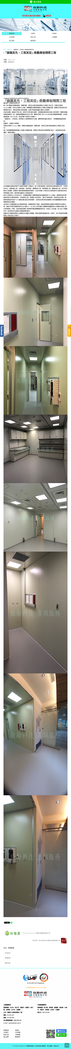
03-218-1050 (10, 1017)
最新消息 (7, 963)
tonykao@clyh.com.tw (15, 1023)
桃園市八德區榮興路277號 (14, 1012)
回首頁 (33, 33)
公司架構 (11, 37)
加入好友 (37, 2)
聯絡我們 (33, 40)
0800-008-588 (17, 1020)
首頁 (5, 49)
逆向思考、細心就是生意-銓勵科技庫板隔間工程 (47, 940)
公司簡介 (54, 33)
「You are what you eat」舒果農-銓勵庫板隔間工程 (35, 933)
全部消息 (7, 953)
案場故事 (11, 33)
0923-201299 (46, 1012)
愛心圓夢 (11, 40)
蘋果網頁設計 (31, 1046)
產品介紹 (33, 37)
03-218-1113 (10, 1015)
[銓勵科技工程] (35, 9)
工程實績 (54, 37)
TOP (67, 1045)
